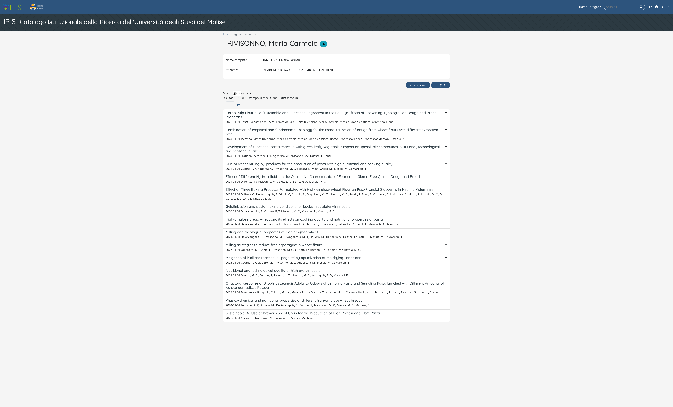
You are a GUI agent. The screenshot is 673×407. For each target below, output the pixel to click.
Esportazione (417, 85)
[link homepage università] (40, 7)
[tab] (230, 105)
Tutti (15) (439, 85)
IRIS (225, 34)
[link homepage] (12, 7)
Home (583, 7)
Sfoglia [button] (594, 7)
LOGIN (665, 7)
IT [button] (649, 7)
